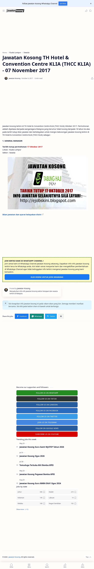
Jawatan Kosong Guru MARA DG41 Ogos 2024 (40, 483)
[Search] (90, 11)
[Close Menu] (91, 3)
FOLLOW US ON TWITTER (47, 416)
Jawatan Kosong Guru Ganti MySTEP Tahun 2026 (41, 447)
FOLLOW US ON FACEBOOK (47, 410)
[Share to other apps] (61, 316)
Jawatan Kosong (14, 557)
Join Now (63, 3)
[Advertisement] (47, 33)
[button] (86, 11)
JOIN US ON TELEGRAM (47, 422)
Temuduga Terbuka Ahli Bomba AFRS (36, 465)
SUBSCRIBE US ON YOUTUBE (47, 434)
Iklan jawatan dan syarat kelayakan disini (21, 214)
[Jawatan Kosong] (47, 183)
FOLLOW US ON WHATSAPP (47, 393)
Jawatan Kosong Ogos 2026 (32, 456)
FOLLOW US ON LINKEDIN (47, 404)
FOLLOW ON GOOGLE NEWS (47, 428)
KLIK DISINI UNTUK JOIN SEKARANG (47, 277)
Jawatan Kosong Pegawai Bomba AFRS (37, 474)
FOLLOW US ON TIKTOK (47, 399)
